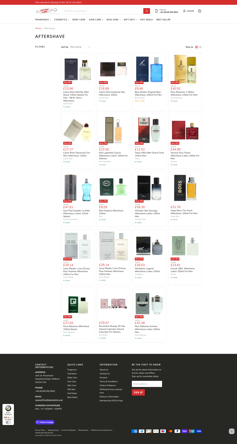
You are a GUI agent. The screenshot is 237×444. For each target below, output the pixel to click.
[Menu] (12, 405)
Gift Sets (130, 19)
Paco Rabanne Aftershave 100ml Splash (76, 328)
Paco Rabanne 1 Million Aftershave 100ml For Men (184, 93)
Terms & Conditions (109, 381)
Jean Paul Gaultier (70, 219)
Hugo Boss (175, 216)
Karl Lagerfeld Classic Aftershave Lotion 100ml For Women (113, 155)
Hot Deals (146, 19)
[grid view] (196, 47)
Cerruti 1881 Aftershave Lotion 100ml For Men (183, 270)
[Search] (146, 11)
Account (103, 377)
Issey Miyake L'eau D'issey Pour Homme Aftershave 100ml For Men (76, 271)
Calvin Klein (68, 103)
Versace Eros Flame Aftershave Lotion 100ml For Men (185, 155)
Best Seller (164, 19)
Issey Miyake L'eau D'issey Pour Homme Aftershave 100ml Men (112, 271)
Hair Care (95, 19)
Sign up (138, 392)
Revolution (103, 335)
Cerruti (173, 274)
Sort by (64, 47)
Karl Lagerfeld (105, 161)
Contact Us (105, 373)
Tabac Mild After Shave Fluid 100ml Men (149, 154)
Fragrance (42, 19)
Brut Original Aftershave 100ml (111, 212)
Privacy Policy (40, 430)
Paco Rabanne (176, 98)
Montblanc (139, 274)
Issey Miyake (68, 277)
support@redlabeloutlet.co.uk (49, 400)
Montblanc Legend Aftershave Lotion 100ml (147, 270)
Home (38, 28)
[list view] (200, 47)
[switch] (8, 422)
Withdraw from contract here (101, 430)
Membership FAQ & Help (111, 400)
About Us (104, 369)
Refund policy (83, 430)
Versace (174, 161)
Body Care (78, 19)
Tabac (137, 158)
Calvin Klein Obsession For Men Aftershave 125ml (76, 154)
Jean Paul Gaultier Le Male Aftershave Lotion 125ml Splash (76, 213)
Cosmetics (61, 19)
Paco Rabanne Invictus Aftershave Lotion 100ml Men (147, 329)
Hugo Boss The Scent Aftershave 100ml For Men (184, 212)
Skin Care (113, 19)
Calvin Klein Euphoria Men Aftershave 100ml (112, 93)
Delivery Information (109, 396)
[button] (189, 10)
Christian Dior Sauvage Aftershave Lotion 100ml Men (147, 213)
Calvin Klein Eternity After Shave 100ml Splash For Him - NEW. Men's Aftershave (76, 96)
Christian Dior (140, 219)
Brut (100, 216)
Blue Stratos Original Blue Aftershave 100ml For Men (148, 93)
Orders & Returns (108, 385)
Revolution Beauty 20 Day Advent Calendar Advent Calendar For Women (112, 329)
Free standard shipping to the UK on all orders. (58, 2)
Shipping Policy (53, 430)
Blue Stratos (140, 98)
